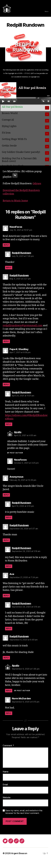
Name (5, 772)
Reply (6, 245)
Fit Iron (6, 132)
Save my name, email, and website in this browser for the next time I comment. (23, 811)
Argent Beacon (19, 853)
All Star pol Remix (12, 106)
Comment (8, 745)
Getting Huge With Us (14, 139)
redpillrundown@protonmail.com (22, 325)
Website (6, 797)
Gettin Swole (9, 145)
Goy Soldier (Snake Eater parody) (21, 152)
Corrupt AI (8, 119)
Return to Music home (15, 200)
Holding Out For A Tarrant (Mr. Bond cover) (19, 160)
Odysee (37, 183)
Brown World (10, 113)
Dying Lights (9, 126)
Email (5, 784)
